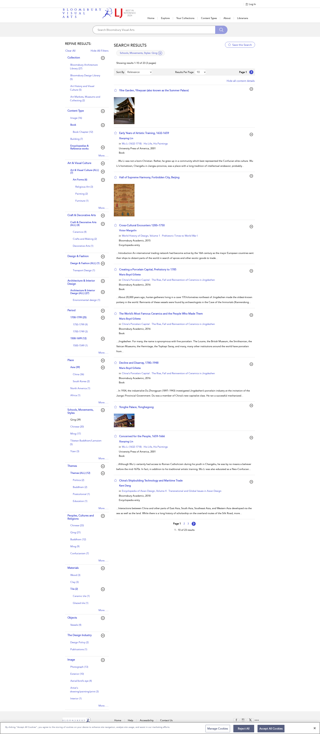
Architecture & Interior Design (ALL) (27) (82, 292)
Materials (73, 567)
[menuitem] (86, 68)
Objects (72, 617)
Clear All (70, 50)
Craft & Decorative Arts (82, 215)
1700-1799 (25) (78, 317)
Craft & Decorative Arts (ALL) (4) (83, 224)
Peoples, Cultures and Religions (81, 517)
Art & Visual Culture (79, 163)
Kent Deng (125, 485)
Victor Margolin (127, 230)
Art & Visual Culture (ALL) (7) (84, 171)
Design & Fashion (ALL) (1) (85, 263)
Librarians (242, 18)
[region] (160, 728)
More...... (103, 155)
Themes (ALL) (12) (80, 472)
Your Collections (185, 18)
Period (72, 310)
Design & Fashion (78, 256)
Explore (165, 18)
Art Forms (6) (80, 179)
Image (71, 659)
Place (71, 360)
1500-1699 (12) (78, 338)
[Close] (314, 728)
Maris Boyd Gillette (130, 274)
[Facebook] (236, 719)
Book (73, 124)
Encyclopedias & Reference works (79, 147)
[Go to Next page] (251, 72)
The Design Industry (80, 635)
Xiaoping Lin (126, 138)
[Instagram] (243, 719)
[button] (115, 90)
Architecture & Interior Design (81, 282)
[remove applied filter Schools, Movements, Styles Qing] (160, 53)
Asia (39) (75, 367)
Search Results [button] (130, 45)
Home (151, 18)
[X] (250, 719)
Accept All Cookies (271, 728)
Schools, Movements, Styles (81, 411)
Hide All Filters (99, 50)
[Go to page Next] (194, 524)
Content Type (76, 110)
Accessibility (147, 720)
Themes (72, 465)
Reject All (244, 728)
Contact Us (166, 720)
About (227, 18)
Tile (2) (74, 588)
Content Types (209, 18)
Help (130, 720)
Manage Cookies (217, 728)
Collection (74, 57)
